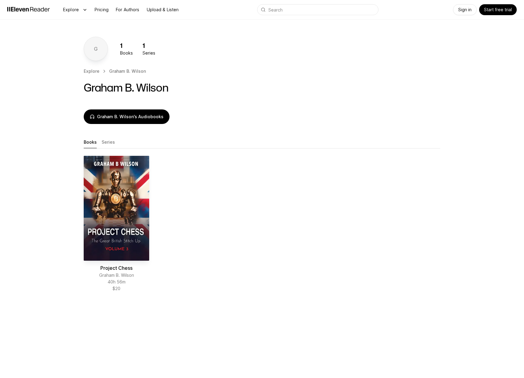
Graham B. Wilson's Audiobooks (130, 116)
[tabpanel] (262, 226)
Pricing (102, 9)
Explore (71, 9)
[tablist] (262, 142)
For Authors (127, 9)
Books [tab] (90, 142)
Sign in (465, 9)
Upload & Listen (163, 9)
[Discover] (85, 9)
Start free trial (498, 9)
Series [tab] (108, 142)
